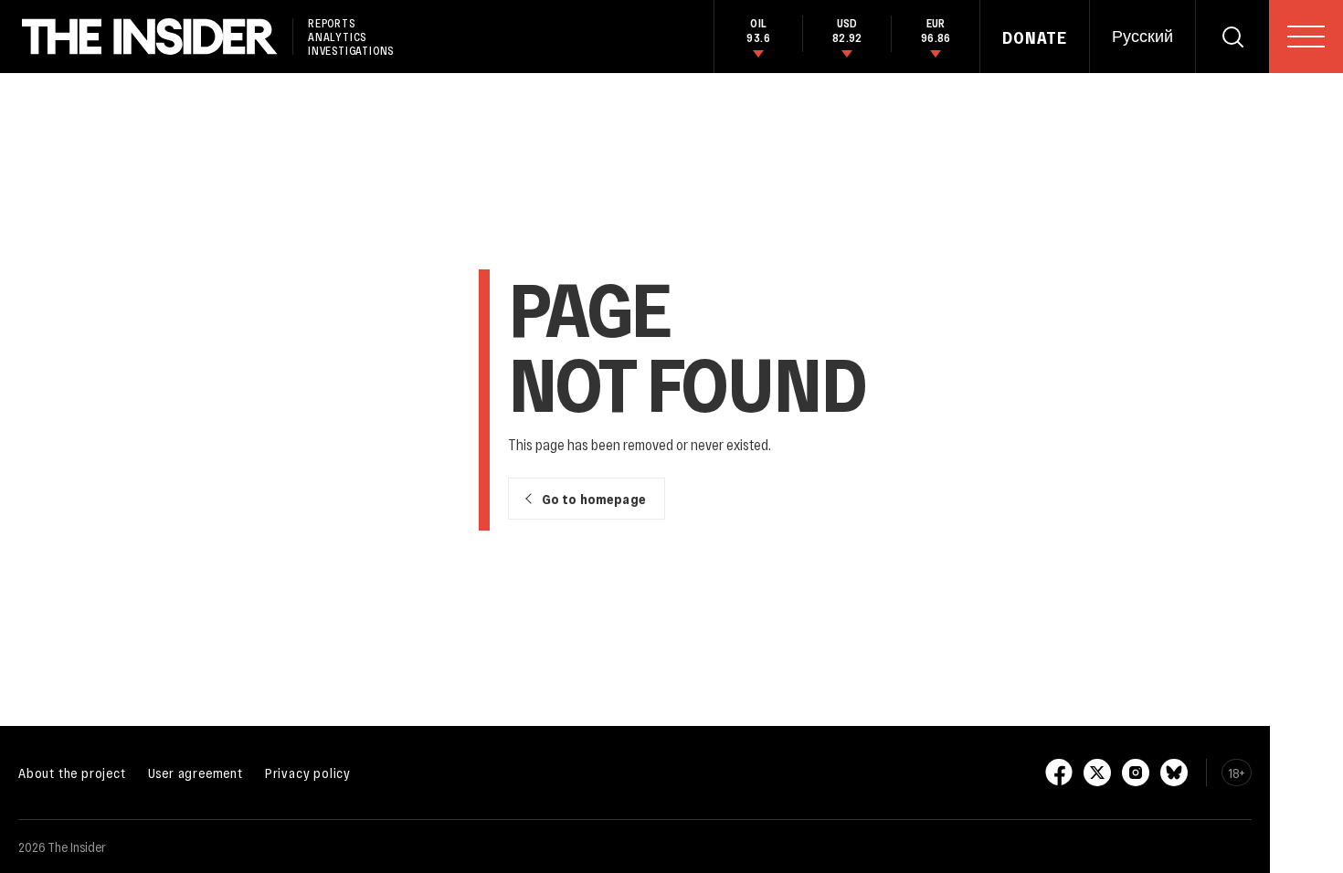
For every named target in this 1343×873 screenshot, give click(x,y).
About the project (72, 772)
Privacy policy (308, 772)
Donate (1034, 37)
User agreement (195, 772)
